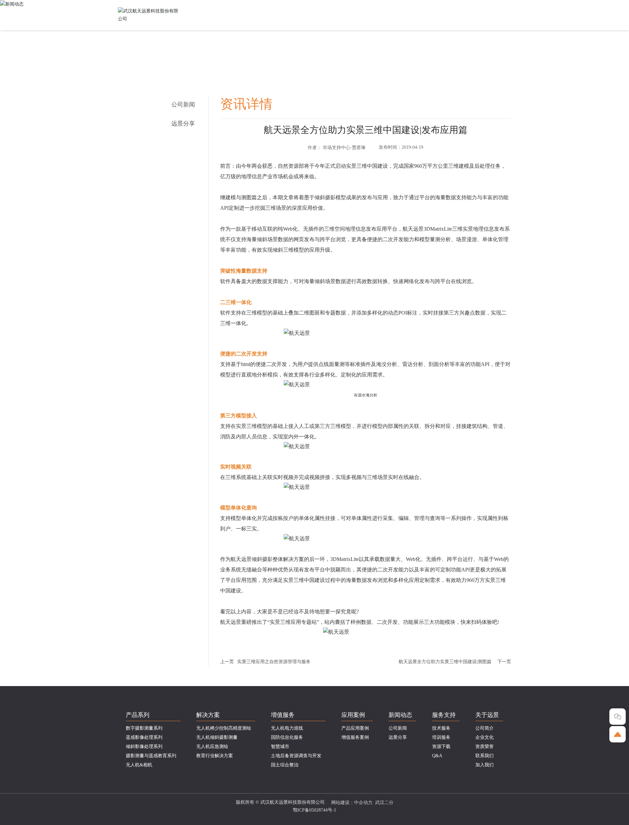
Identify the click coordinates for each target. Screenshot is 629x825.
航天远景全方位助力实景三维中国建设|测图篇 (445, 661)
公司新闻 (183, 104)
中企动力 (363, 802)
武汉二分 (384, 802)
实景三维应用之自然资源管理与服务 (274, 661)
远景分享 (183, 123)
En (508, 5)
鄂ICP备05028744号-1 (314, 810)
